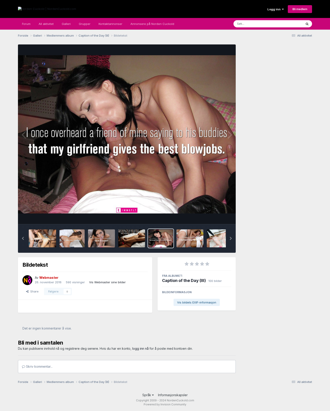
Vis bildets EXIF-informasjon (196, 302)
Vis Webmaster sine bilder (107, 282)
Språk (147, 395)
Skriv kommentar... (39, 366)
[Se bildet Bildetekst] (42, 238)
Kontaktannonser (110, 24)
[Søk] (307, 23)
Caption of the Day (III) (184, 280)
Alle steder (289, 23)
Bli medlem (300, 9)
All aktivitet (46, 24)
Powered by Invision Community (165, 404)
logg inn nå (140, 348)
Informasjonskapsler (173, 395)
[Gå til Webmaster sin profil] (27, 280)
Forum (26, 24)
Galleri (66, 24)
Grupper (84, 24)
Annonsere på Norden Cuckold (152, 24)
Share (34, 291)
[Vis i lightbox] (127, 134)
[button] (23, 238)
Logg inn (274, 9)
